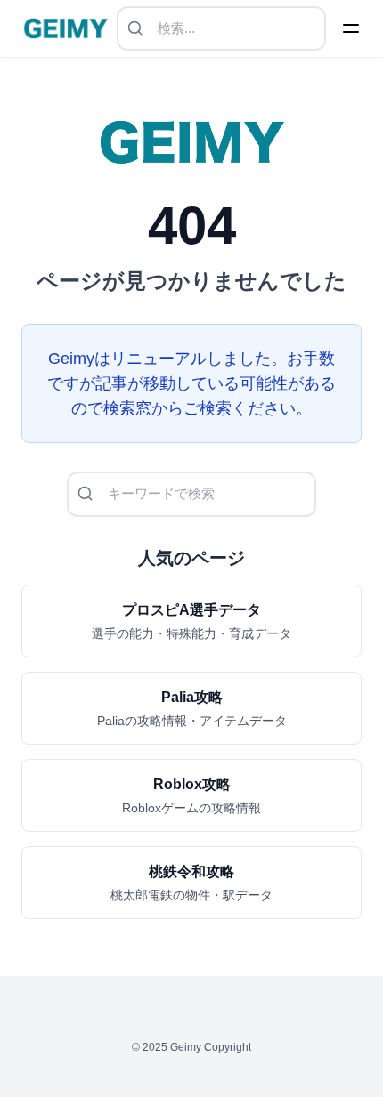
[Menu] (351, 28)
